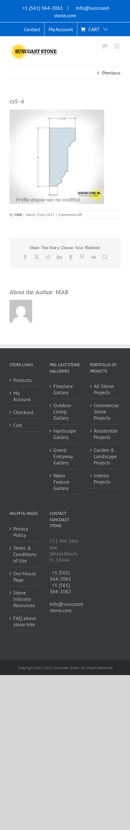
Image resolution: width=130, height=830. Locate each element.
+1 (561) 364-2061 (42, 8)
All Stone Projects (104, 389)
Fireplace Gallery (63, 389)
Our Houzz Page (24, 576)
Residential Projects (105, 434)
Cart (17, 425)
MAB (18, 214)
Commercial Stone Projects (105, 411)
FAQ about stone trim (24, 621)
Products (22, 380)
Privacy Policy (20, 532)
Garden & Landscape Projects (105, 456)
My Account (22, 396)
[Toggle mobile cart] (104, 46)
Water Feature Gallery (61, 481)
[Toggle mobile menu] (117, 46)
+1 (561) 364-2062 (60, 588)
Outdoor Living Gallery (62, 411)
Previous (111, 73)
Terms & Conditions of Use (24, 554)
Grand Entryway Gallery (63, 456)
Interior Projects (102, 478)
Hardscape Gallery (64, 434)
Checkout (23, 412)
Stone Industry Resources (24, 598)
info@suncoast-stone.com (67, 607)
